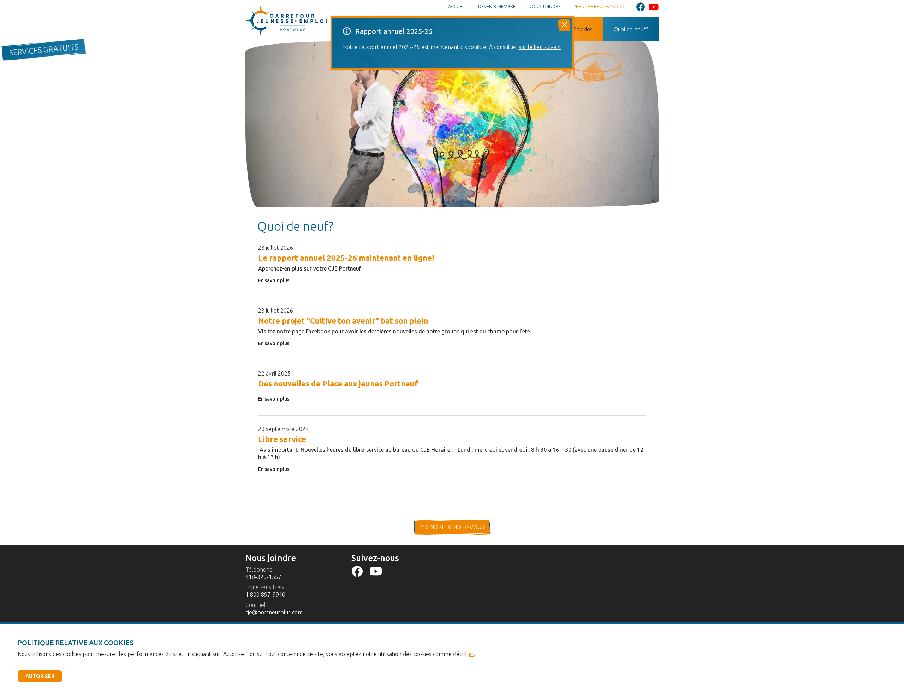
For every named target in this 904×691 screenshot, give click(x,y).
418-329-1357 (263, 577)
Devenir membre (497, 6)
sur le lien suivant (540, 47)
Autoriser (39, 676)
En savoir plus (273, 280)
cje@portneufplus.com (274, 612)
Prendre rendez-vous (598, 6)
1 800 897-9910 (265, 594)
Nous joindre (544, 6)
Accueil (456, 6)
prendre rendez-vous (452, 527)
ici (471, 654)
